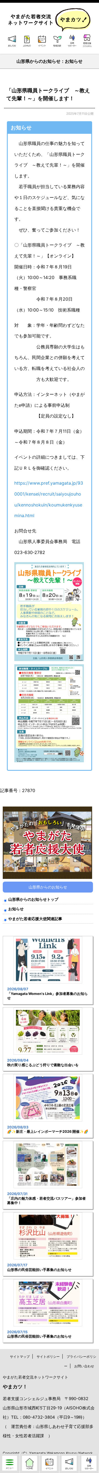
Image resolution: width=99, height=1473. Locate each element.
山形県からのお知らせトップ (33, 899)
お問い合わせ (84, 1366)
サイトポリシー (48, 1357)
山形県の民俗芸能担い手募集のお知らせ (39, 1270)
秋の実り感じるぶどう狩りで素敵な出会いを (43, 1065)
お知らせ (16, 908)
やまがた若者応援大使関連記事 (35, 918)
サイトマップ (20, 1357)
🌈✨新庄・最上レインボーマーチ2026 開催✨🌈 (47, 1132)
